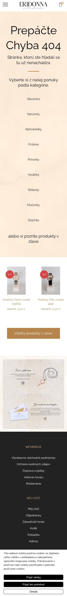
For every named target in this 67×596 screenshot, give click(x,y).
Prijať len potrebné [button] (33, 584)
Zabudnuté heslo (33, 521)
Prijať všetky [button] (33, 577)
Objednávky (33, 515)
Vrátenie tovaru (33, 477)
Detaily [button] (34, 591)
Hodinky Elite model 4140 (51, 301)
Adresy (33, 541)
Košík (33, 528)
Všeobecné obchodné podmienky (33, 457)
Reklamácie (33, 483)
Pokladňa (33, 534)
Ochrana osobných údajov (33, 464)
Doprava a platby (33, 470)
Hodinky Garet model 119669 (16, 301)
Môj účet (33, 508)
